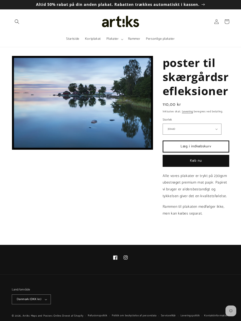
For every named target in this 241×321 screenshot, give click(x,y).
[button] (17, 21)
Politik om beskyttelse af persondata (134, 315)
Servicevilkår (168, 315)
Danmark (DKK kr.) (29, 299)
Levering (187, 111)
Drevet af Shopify (72, 316)
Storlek (167, 119)
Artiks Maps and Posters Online (42, 316)
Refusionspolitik (97, 315)
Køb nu (196, 161)
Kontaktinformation (216, 315)
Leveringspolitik (190, 315)
